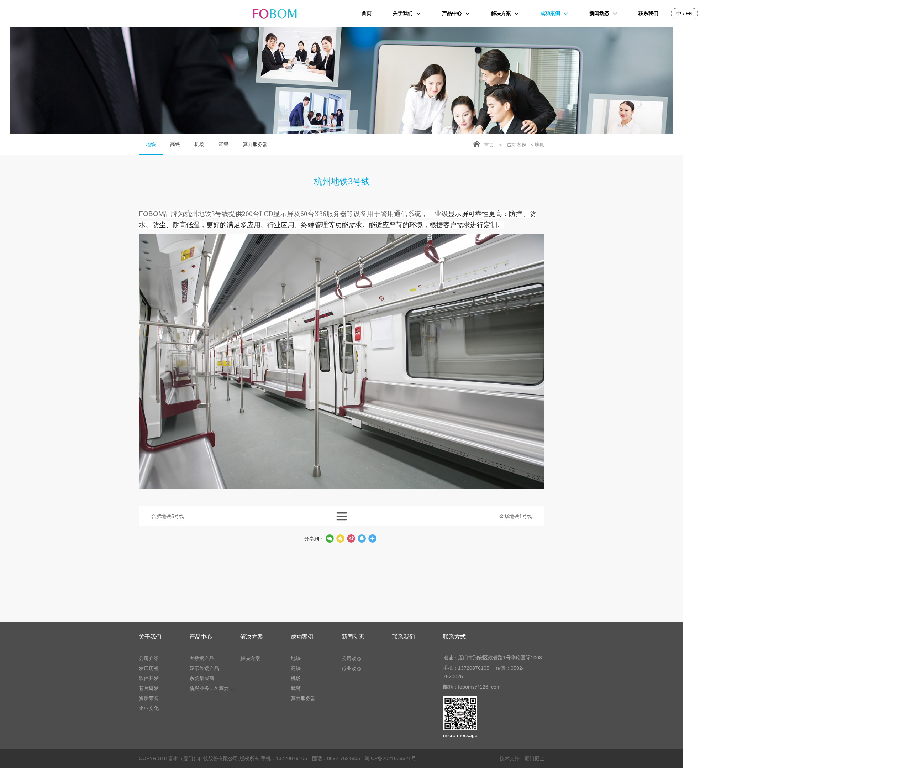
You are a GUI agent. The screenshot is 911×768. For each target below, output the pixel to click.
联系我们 (403, 637)
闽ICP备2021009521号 (390, 758)
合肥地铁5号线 (167, 516)
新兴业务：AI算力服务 (214, 688)
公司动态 (352, 658)
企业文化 (149, 708)
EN (689, 13)
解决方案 (251, 637)
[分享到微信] (329, 538)
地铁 (151, 144)
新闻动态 (353, 637)
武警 (223, 144)
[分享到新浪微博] (351, 538)
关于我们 (150, 637)
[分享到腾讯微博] (340, 538)
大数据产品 (201, 658)
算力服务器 (255, 144)
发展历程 (149, 668)
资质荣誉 (149, 698)
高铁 (175, 144)
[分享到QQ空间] (361, 538)
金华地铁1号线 (515, 516)
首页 (489, 145)
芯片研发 (149, 688)
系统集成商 (201, 678)
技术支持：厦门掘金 (522, 758)
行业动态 (352, 668)
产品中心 (200, 637)
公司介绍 (149, 658)
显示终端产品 (204, 668)
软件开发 (149, 678)
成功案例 (517, 145)
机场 (199, 144)
